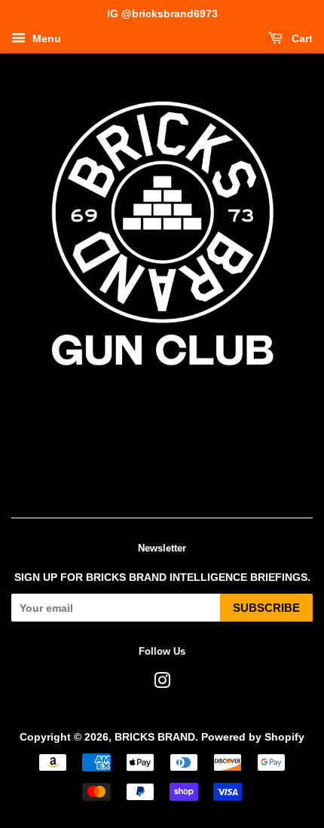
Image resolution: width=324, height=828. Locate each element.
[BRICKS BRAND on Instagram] (162, 683)
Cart (301, 38)
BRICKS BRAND (155, 737)
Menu (45, 38)
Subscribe (266, 607)
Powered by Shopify (252, 737)
